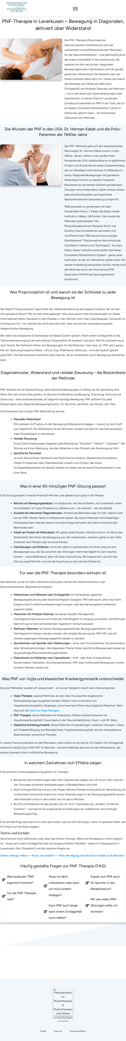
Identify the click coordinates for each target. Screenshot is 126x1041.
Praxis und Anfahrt (43, 855)
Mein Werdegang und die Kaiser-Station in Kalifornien (91, 855)
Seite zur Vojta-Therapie (44, 710)
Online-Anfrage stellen (13, 855)
